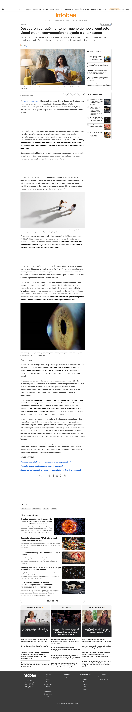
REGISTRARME (114, 9)
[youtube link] (26, 687)
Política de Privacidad (104, 679)
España (52, 9)
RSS (48, 696)
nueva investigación (31, 101)
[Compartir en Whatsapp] (64, 94)
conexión (46, 508)
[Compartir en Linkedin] (74, 94)
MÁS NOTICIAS (52, 601)
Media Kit (85, 689)
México (57, 9)
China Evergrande (82, 20)
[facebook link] (26, 683)
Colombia (45, 9)
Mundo (77, 9)
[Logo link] (66, 15)
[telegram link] (29, 687)
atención (54, 508)
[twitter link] (29, 683)
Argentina (28, 9)
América (48, 677)
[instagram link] (33, 683)
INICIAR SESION (125, 9)
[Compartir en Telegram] (78, 94)
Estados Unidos (37, 9)
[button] (2, 9)
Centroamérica (69, 9)
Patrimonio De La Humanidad (58, 20)
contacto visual (25, 508)
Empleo (66, 677)
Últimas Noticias (84, 9)
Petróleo (68, 20)
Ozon (76, 20)
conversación (36, 508)
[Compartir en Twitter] (71, 94)
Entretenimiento (101, 9)
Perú (62, 9)
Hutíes (72, 20)
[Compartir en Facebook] (67, 94)
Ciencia (22, 24)
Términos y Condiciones (103, 677)
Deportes (93, 9)
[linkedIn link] (33, 687)
